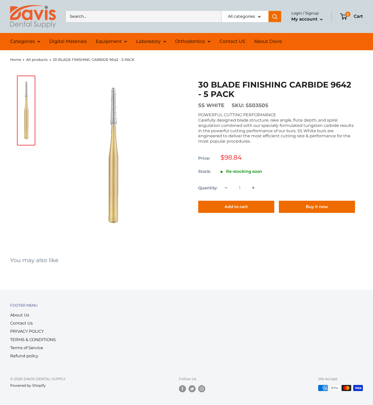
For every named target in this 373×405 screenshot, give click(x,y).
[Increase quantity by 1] (253, 187)
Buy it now (317, 206)
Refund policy (24, 355)
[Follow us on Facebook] (182, 388)
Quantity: (207, 187)
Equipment (109, 41)
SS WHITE (211, 105)
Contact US (232, 41)
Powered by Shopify (28, 385)
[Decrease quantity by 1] (226, 187)
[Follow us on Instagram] (201, 388)
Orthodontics (190, 41)
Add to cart (236, 206)
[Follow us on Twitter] (192, 388)
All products (37, 59)
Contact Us (21, 323)
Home (15, 59)
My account (305, 19)
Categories (22, 41)
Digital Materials (68, 41)
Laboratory (148, 41)
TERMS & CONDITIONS (33, 339)
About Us (19, 315)
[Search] (274, 16)
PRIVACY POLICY (27, 331)
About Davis (268, 41)
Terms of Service (26, 347)
